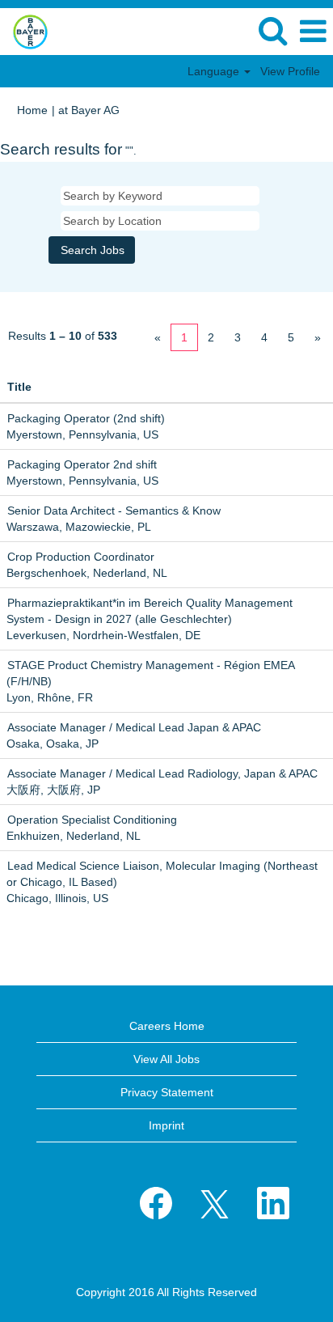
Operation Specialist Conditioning (92, 819)
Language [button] (215, 71)
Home (32, 110)
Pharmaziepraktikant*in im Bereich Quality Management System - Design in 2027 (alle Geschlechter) (149, 610)
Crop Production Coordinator (80, 556)
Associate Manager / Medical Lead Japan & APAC (134, 727)
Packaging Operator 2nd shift (82, 464)
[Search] (272, 30)
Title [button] (19, 386)
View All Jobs (166, 1059)
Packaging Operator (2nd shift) (86, 418)
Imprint (166, 1125)
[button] (313, 31)
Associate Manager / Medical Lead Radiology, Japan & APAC (162, 773)
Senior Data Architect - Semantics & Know (114, 510)
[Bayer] (24, 30)
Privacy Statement (166, 1092)
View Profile (290, 71)
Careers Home (166, 1025)
